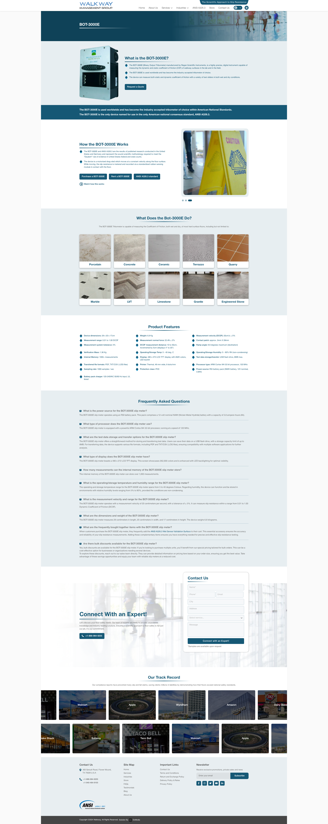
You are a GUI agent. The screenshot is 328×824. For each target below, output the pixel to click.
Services (166, 8)
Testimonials (129, 788)
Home (142, 8)
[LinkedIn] (222, 783)
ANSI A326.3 (199, 8)
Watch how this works (94, 184)
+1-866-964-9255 (90, 779)
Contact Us (223, 8)
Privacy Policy (166, 784)
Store (211, 8)
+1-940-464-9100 (90, 783)
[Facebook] (198, 783)
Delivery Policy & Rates (170, 780)
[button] (183, 200)
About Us (153, 8)
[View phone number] (247, 8)
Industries (181, 8)
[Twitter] (210, 783)
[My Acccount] (238, 8)
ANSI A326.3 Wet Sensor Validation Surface (171, 532)
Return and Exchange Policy (172, 777)
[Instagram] (204, 783)
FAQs (126, 784)
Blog (126, 791)
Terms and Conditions (169, 773)
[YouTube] (216, 783)
